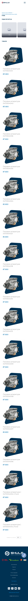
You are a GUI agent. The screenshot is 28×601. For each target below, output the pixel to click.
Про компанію (14, 564)
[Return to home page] (6, 2)
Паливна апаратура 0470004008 (11, 395)
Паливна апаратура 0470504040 (11, 102)
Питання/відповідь (14, 575)
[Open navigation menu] (24, 2)
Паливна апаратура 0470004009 (11, 363)
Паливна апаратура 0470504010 (11, 298)
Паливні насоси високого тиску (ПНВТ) (9, 14)
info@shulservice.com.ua (14, 596)
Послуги (14, 569)
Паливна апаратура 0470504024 (11, 200)
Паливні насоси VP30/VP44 (7, 12)
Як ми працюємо (14, 572)
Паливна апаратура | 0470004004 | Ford (12, 493)
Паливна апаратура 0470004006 (11, 460)
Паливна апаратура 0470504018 (11, 265)
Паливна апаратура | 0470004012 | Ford (12, 526)
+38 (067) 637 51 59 (14, 584)
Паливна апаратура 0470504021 (11, 233)
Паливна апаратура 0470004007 (11, 428)
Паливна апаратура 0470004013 (11, 330)
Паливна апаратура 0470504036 (11, 135)
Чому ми (14, 567)
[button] (9, 588)
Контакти (14, 577)
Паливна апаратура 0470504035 (11, 167)
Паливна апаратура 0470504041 (11, 70)
